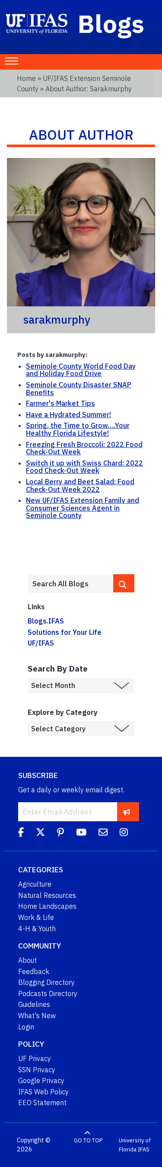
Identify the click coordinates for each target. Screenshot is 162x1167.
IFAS (143, 1149)
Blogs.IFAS (46, 621)
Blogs (111, 23)
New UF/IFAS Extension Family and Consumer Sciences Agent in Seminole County (82, 508)
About (27, 960)
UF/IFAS (41, 643)
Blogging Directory (46, 982)
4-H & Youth (37, 928)
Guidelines (34, 1004)
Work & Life (36, 917)
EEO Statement (42, 1102)
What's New (37, 1015)
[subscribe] (127, 811)
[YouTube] (81, 833)
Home (26, 78)
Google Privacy (41, 1080)
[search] (123, 583)
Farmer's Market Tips (60, 403)
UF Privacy (34, 1058)
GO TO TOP (88, 1140)
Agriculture (34, 884)
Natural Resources (47, 895)
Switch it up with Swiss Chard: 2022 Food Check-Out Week (84, 467)
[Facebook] (21, 833)
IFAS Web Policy (43, 1091)
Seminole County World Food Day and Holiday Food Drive (81, 370)
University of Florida (135, 1145)
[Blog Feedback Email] (103, 833)
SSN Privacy (36, 1069)
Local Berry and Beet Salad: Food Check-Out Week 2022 (80, 485)
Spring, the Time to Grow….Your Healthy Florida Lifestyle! (78, 429)
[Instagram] (124, 833)
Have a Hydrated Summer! (68, 414)
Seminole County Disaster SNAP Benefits (78, 388)
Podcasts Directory (47, 993)
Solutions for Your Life (65, 632)
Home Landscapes (47, 906)
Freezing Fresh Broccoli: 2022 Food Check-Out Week (84, 448)
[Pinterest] (60, 833)
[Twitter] (40, 833)
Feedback (33, 971)
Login (26, 1026)
